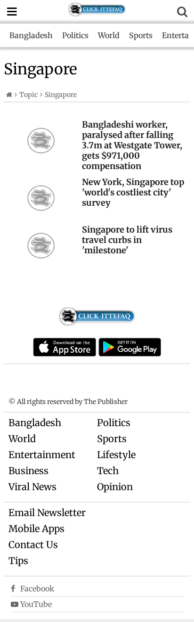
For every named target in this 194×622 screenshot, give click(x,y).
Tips (18, 560)
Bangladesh (31, 35)
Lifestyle (116, 454)
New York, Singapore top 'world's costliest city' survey (133, 192)
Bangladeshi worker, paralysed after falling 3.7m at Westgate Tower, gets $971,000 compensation (132, 145)
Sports (141, 35)
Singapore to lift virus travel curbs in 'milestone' (127, 240)
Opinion (115, 487)
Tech (108, 471)
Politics (75, 35)
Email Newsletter (47, 512)
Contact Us (33, 544)
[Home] (9, 95)
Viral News (32, 487)
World (109, 35)
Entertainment (41, 454)
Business (28, 471)
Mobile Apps (36, 528)
